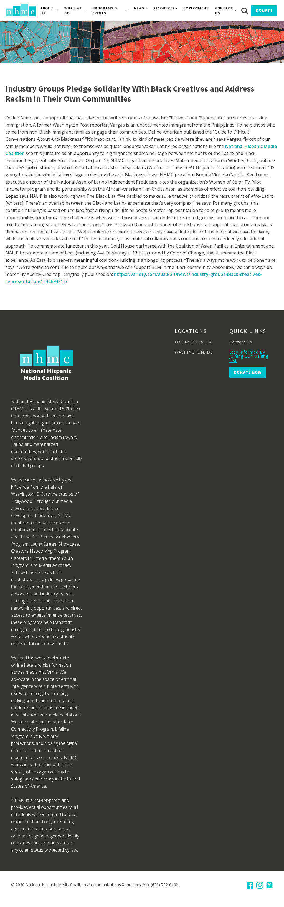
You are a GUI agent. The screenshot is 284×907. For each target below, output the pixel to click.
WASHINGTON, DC (194, 352)
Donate (264, 10)
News (139, 8)
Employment (196, 8)
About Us (46, 10)
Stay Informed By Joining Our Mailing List (248, 356)
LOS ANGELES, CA (193, 342)
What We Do (73, 10)
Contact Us (224, 10)
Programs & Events (105, 10)
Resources (163, 8)
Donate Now (248, 372)
